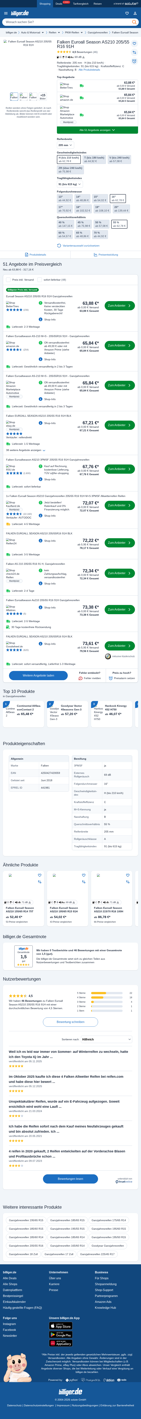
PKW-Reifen (72, 32)
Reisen (98, 3)
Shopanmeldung (106, 1284)
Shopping (44, 3)
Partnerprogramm (106, 1295)
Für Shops (102, 1278)
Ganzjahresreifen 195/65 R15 (26, 1220)
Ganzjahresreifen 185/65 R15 (67, 1220)
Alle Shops (10, 1284)
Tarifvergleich (80, 3)
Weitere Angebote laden (38, 675)
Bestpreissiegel (13, 1295)
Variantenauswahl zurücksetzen (81, 245)
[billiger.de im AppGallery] (70, 1343)
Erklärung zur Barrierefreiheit (117, 1405)
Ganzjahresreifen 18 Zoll (23, 1254)
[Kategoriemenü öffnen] (6, 13)
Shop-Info (50, 319)
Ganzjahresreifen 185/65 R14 (67, 1237)
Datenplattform (12, 1290)
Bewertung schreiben (70, 1022)
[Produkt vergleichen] (134, 52)
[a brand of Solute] (126, 3)
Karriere (54, 1284)
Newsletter (10, 1335)
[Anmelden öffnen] (135, 13)
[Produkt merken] (134, 43)
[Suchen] (134, 22)
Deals (62, 3)
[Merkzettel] (127, 13)
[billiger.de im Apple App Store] (70, 1326)
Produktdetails (38, 254)
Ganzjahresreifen (98, 32)
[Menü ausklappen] (43, 32)
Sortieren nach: (70, 1039)
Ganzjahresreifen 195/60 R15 (109, 1228)
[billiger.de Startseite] (20, 13)
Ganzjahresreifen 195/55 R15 (67, 1228)
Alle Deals (10, 1278)
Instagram (9, 1324)
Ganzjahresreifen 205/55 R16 (26, 1245)
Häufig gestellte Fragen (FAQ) (22, 1307)
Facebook (9, 1329)
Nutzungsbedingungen (85, 1405)
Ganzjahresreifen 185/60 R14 (26, 1237)
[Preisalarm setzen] (134, 61)
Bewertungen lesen (70, 1178)
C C (105, 902)
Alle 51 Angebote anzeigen (95, 130)
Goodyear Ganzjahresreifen (108, 1245)
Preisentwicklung (108, 254)
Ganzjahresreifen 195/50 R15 (109, 1237)
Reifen (52, 32)
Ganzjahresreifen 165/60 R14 (67, 1245)
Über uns (55, 1278)
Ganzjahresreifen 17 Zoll (59, 1254)
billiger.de (11, 32)
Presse (53, 1290)
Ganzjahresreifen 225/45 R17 (97, 1254)
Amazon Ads (103, 1301)
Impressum (63, 1405)
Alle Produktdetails (89, 69)
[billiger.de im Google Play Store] (70, 1334)
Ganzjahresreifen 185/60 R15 (26, 1228)
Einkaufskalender (14, 1301)
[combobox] (70, 22)
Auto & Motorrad (30, 32)
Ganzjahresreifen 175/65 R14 (109, 1220)
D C (17, 902)
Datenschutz (14, 1405)
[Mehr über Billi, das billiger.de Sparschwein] (20, 1367)
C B (71, 56)
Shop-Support (104, 1290)
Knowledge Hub (105, 1307)
